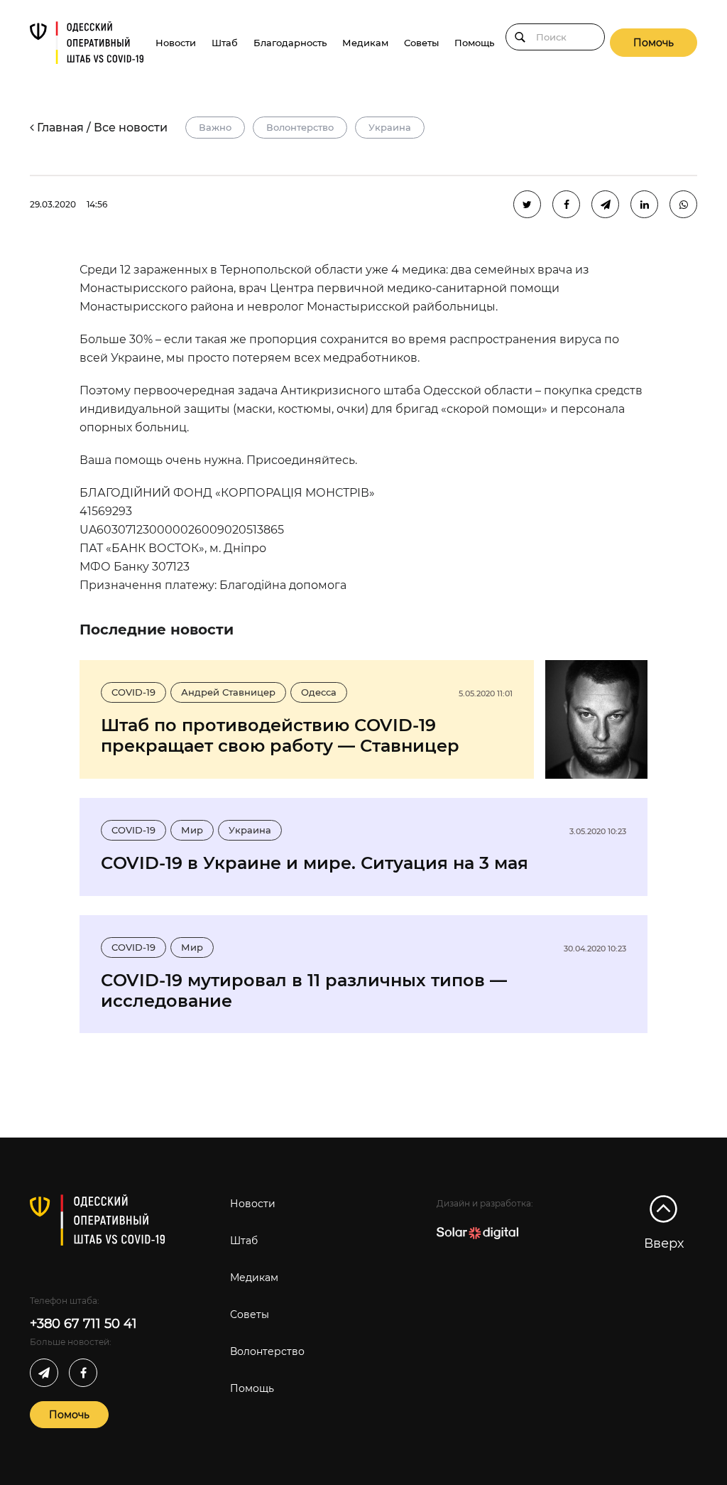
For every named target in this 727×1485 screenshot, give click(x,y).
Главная (60, 127)
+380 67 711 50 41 (83, 1324)
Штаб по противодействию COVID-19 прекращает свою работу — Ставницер (280, 735)
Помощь (474, 42)
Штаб (225, 42)
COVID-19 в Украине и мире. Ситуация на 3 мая (314, 863)
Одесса (319, 692)
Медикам (365, 42)
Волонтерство (300, 127)
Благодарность (290, 42)
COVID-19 (133, 692)
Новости (175, 42)
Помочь (653, 42)
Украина (389, 127)
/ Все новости (127, 127)
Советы (421, 42)
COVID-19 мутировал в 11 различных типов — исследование (304, 990)
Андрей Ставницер (228, 692)
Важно (215, 127)
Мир (192, 830)
